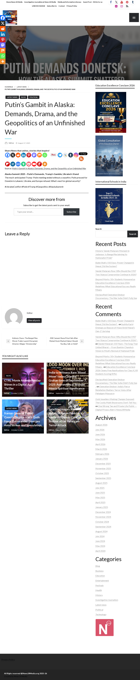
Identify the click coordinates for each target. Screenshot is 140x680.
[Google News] (18, 164)
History (99, 595)
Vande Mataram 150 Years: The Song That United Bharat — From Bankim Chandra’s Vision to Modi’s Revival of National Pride (116, 347)
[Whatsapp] (44, 155)
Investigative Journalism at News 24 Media (40, 2)
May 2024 (100, 546)
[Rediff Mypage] (39, 164)
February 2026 (102, 454)
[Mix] (39, 155)
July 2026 (99, 429)
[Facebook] (7, 155)
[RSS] (81, 158)
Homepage (9, 87)
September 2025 (103, 478)
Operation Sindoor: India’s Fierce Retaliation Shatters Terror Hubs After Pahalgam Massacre (113, 390)
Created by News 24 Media (15, 676)
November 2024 (103, 516)
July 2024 (99, 536)
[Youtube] (34, 164)
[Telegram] (60, 155)
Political (34, 97)
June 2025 (100, 492)
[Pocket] (28, 164)
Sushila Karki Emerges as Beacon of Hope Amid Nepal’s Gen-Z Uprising (115, 327)
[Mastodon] (34, 155)
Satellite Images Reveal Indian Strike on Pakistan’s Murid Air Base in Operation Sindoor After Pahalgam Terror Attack (67, 417)
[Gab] (23, 164)
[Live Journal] (65, 155)
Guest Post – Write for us (92, 2)
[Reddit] (18, 155)
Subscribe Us (52, 6)
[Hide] (1, 67)
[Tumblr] (70, 155)
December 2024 (103, 512)
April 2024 (100, 551)
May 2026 (100, 439)
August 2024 (101, 531)
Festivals (99, 585)
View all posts (34, 320)
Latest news (22, 87)
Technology (100, 614)
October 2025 (102, 473)
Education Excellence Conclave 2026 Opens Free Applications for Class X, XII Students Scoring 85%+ (116, 370)
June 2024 (100, 541)
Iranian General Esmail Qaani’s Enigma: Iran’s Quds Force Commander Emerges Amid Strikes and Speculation (23, 419)
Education (100, 575)
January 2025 (101, 507)
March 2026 (101, 449)
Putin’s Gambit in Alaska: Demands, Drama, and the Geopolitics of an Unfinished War (49, 168)
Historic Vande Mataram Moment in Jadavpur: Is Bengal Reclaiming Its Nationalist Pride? (112, 254)
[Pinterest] (28, 155)
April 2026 (100, 444)
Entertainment (102, 580)
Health (98, 590)
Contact (62, 6)
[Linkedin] (23, 155)
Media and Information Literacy (69, 2)
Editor (11, 143)
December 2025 (103, 463)
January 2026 (101, 458)
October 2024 (102, 521)
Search (98, 229)
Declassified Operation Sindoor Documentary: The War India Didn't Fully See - (116, 383)
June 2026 (100, 434)
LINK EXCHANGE (38, 6)
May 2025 (100, 497)
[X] (12, 155)
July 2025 (99, 487)
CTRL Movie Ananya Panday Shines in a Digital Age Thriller (22, 384)
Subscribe (71, 211)
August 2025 (101, 483)
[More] (44, 164)
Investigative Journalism (106, 600)
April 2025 (100, 502)
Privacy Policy (72, 6)
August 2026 (101, 424)
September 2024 (103, 526)
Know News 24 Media (14, 2)
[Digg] (12, 164)
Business (99, 571)
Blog (23, 97)
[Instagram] (76, 155)
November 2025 (103, 468)
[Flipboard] (7, 164)
